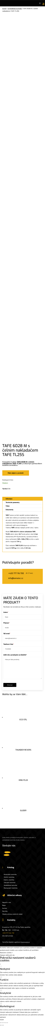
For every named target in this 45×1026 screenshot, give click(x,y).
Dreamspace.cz (25, 942)
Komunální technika (10, 874)
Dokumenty (9, 510)
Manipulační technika (10, 888)
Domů (4, 9)
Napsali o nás (6, 902)
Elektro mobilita (9, 880)
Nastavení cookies (6, 953)
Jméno (5, 612)
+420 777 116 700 (8, 933)
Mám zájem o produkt (16, 473)
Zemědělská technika (15, 9)
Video (8, 506)
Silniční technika (9, 877)
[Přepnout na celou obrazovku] (5, 1022)
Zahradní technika (9, 883)
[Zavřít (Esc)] (1, 1022)
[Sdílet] (3, 1022)
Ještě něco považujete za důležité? (15, 655)
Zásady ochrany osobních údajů (12, 914)
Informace (9, 499)
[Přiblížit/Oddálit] (7, 1022)
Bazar (4, 905)
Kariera (4, 908)
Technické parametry (12, 502)
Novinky (5, 911)
